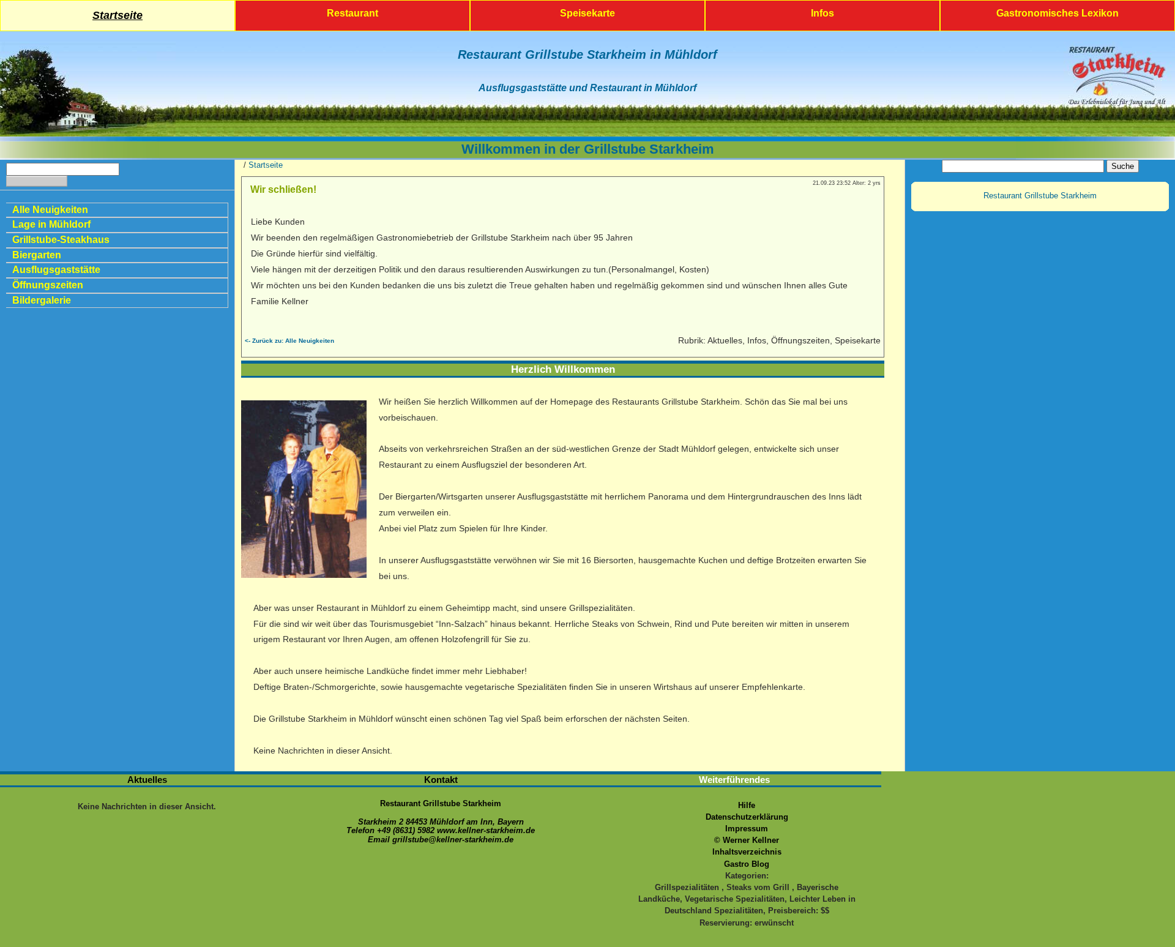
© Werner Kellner (746, 840)
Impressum (746, 828)
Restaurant (352, 13)
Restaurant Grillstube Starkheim (1040, 195)
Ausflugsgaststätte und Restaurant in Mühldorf (587, 88)
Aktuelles (147, 779)
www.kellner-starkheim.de (486, 830)
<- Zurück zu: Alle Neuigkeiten (289, 340)
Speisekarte (587, 13)
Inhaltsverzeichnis (746, 851)
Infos (822, 13)
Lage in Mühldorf (51, 224)
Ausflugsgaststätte (56, 269)
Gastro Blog (746, 864)
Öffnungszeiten (47, 285)
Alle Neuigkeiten (50, 209)
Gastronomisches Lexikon (1057, 13)
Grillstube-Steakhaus (61, 239)
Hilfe (746, 805)
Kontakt (441, 779)
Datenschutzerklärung (747, 817)
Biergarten (36, 255)
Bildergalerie (41, 300)
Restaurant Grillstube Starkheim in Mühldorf (587, 54)
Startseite (117, 15)
